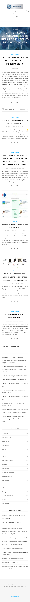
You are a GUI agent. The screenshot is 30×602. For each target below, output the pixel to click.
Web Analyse (5, 503)
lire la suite (15, 142)
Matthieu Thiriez (7, 357)
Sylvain (4, 409)
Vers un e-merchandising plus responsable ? (14, 538)
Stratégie (15, 221)
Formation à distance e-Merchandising (13, 558)
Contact (4, 453)
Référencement (6, 488)
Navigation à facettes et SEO (19, 376)
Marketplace (5, 468)
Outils (3, 484)
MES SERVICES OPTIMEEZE (9, 587)
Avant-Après (5, 445)
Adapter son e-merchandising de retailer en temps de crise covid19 (14, 418)
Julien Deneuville (7, 403)
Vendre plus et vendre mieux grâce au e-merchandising (15, 60)
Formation (5, 464)
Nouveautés (5, 480)
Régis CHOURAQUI (8, 390)
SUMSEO (4, 376)
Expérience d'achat (7, 460)
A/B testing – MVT (7, 437)
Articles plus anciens (11, 346)
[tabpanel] (15, 38)
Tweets (4, 499)
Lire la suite (15, 102)
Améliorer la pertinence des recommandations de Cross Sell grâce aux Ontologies (15, 277)
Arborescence (6, 441)
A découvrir (15, 29)
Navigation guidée (7, 476)
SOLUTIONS (20, 587)
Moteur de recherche (8, 472)
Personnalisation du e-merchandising (12, 548)
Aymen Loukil (6, 383)
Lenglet (4, 379)
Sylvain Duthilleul (9, 109)
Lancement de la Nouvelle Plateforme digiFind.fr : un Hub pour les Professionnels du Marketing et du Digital (15, 531)
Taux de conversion (7, 495)
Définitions (5, 457)
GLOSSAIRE (15, 589)
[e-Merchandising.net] (15, 6)
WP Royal (19, 584)
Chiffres (4, 449)
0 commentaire (24, 109)
